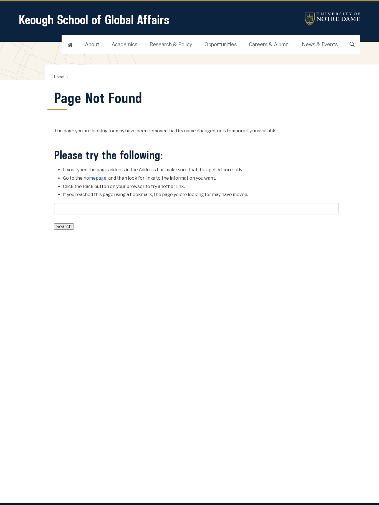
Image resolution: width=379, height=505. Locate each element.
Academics (124, 44)
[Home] (70, 44)
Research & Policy (171, 44)
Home (59, 77)
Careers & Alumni (269, 44)
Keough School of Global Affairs (94, 20)
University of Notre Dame (332, 19)
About (92, 44)
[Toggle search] (352, 44)
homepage (95, 178)
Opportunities (220, 44)
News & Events (320, 44)
